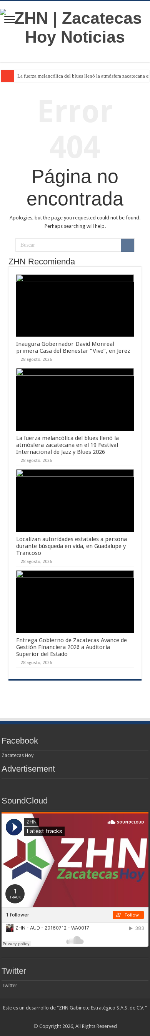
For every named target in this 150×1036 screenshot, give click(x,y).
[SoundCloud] (90, 1017)
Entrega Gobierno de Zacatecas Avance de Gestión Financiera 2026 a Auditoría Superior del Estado (71, 647)
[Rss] (53, 1017)
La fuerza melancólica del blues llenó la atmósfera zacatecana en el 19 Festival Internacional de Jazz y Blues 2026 (67, 445)
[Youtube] (82, 1017)
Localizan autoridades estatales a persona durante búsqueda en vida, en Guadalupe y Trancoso (71, 546)
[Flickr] (75, 1017)
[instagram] (97, 1017)
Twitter (14, 971)
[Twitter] (68, 1017)
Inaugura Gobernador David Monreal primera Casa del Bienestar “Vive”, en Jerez (73, 347)
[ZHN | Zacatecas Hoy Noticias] (75, 26)
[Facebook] (60, 1017)
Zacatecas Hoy (17, 755)
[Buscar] (127, 245)
